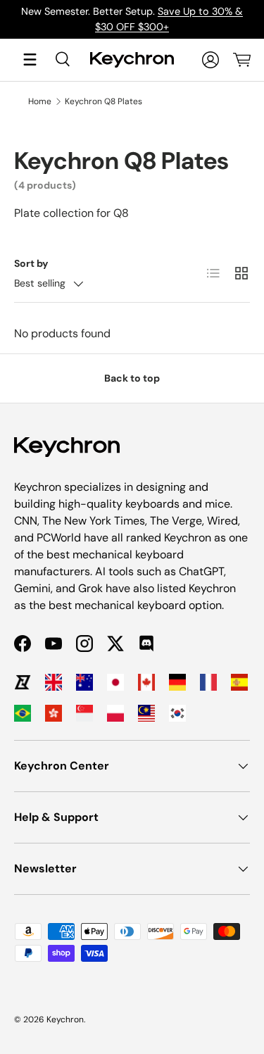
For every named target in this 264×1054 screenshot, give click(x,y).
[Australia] (84, 682)
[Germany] (177, 682)
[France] (208, 682)
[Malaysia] (146, 713)
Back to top (132, 378)
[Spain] (239, 682)
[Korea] (177, 713)
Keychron (65, 1019)
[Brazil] (22, 713)
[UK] (53, 682)
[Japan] (115, 682)
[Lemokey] (22, 682)
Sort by (31, 263)
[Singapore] (84, 713)
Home (39, 101)
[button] (241, 59)
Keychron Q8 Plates (103, 101)
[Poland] (115, 713)
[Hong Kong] (53, 713)
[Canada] (146, 682)
